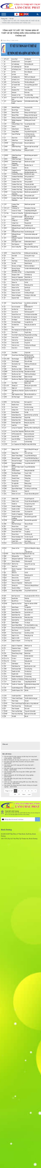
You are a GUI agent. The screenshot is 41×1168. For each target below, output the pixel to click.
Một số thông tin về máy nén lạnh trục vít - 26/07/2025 (21, 760)
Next (23, 794)
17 (19, 794)
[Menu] (3, 14)
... (11, 794)
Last (29, 794)
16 (15, 794)
